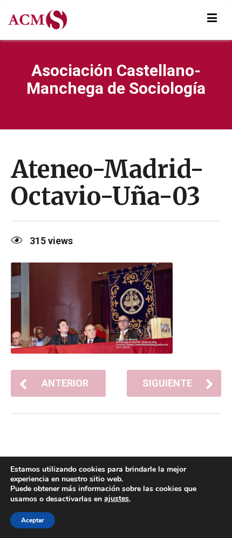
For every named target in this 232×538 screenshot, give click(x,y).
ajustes (116, 498)
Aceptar (32, 520)
